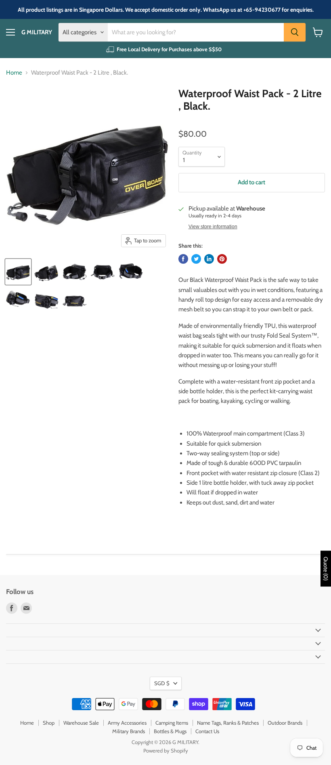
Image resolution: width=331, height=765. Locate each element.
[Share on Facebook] (183, 259)
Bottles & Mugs (170, 731)
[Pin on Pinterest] (222, 259)
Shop (48, 722)
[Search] (295, 32)
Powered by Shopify (165, 750)
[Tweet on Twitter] (196, 259)
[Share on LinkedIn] (209, 259)
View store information (213, 226)
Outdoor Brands (285, 722)
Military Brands (128, 731)
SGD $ (162, 683)
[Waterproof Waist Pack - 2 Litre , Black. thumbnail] (18, 272)
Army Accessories (127, 722)
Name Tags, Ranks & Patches (228, 722)
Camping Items (171, 722)
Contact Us (207, 731)
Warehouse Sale (81, 722)
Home (14, 72)
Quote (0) (325, 568)
